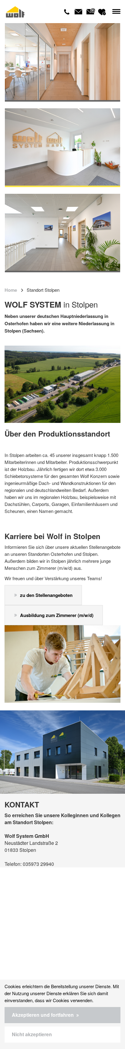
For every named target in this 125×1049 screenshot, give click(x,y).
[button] (62, 1015)
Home (11, 290)
